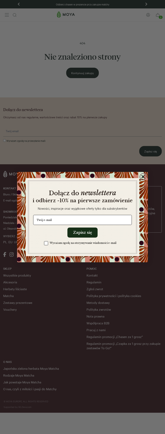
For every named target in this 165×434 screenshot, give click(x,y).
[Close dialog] (143, 177)
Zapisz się (82, 232)
